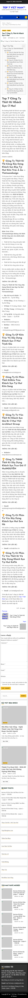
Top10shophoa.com (7, 830)
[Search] (22, 17)
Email (3, 670)
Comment (4, 643)
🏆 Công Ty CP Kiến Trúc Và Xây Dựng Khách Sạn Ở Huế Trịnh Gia (15, 62)
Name (3, 664)
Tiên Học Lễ (5, 854)
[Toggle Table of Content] (22, 46)
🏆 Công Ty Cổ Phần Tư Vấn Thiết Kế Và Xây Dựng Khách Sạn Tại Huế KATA (15, 91)
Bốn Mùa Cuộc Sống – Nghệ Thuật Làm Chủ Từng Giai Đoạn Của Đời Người (14, 715)
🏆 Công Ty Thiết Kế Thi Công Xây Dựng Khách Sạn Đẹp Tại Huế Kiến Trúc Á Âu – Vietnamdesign (15, 55)
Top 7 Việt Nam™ (14, 7)
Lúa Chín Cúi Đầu (7, 846)
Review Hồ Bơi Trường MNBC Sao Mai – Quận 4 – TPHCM (7, 918)
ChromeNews (21, 994)
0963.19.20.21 (15, 325)
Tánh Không (5, 862)
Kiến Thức (5, 722)
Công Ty (4, 30)
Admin (4, 38)
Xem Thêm (5, 741)
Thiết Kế (8, 30)
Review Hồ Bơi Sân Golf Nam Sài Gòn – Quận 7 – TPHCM (7, 893)
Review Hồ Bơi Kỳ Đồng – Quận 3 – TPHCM (7, 954)
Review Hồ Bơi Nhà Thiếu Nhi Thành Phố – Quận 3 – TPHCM (7, 905)
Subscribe (26, 17)
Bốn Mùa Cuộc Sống (7, 877)
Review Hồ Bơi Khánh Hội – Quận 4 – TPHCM (7, 942)
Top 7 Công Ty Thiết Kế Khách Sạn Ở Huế (13, 49)
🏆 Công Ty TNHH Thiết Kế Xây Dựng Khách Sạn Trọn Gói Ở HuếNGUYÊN (15, 79)
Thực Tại (4, 870)
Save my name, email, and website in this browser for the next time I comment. (14, 683)
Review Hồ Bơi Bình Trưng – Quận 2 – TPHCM (7, 930)
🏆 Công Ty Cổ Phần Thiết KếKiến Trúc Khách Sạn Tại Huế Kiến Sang (14, 68)
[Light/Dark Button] (17, 17)
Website (3, 676)
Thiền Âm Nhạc (6, 838)
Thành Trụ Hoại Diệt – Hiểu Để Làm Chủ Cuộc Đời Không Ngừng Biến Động (14, 755)
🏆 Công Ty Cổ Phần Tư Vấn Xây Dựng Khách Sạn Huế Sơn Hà (15, 85)
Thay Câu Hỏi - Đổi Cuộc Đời (10, 822)
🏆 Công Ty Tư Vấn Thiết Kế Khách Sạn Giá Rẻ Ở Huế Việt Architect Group (15, 73)
